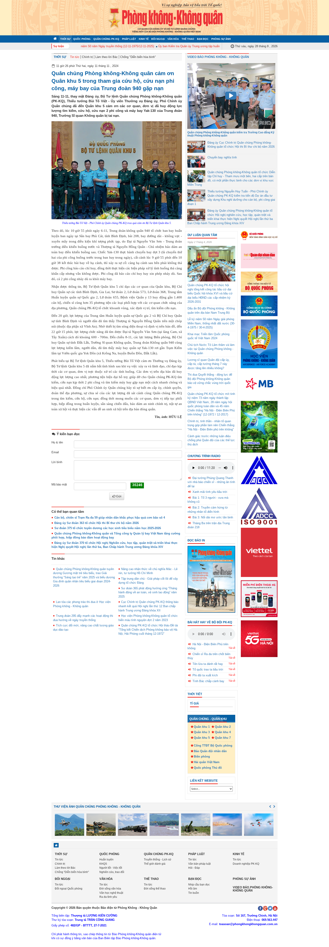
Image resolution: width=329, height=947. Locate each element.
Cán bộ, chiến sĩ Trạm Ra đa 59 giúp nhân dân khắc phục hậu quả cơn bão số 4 (109, 517)
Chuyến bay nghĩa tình (222, 157)
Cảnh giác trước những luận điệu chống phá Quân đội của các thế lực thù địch (211, 440)
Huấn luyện (106, 859)
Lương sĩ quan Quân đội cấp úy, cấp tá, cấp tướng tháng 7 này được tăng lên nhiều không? (209, 364)
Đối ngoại (158, 39)
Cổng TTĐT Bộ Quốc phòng (213, 745)
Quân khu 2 (223, 726)
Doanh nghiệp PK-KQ (246, 863)
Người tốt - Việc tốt (110, 867)
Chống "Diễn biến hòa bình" (138, 57)
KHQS (103, 863)
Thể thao (188, 39)
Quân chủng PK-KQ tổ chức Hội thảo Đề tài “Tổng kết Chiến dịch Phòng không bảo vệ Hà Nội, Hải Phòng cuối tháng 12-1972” (148, 629)
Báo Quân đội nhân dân (210, 751)
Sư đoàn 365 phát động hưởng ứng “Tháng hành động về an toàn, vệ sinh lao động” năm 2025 (147, 592)
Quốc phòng (82, 39)
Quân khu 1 (202, 726)
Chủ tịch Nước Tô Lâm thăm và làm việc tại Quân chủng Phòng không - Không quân (211, 349)
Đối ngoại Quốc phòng (68, 888)
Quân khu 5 (202, 737)
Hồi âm (192, 888)
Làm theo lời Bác (106, 57)
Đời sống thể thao (155, 888)
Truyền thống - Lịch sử (157, 859)
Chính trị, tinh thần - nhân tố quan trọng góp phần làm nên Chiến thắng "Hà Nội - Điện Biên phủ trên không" (211, 425)
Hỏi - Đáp (194, 867)
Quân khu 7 (223, 737)
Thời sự (65, 39)
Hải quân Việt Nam (207, 762)
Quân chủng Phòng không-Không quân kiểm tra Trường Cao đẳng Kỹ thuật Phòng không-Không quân (230, 134)
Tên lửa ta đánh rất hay (207, 664)
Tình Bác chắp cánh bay (208, 681)
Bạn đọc (203, 39)
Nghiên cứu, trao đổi (111, 872)
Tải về (232, 648)
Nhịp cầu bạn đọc (199, 884)
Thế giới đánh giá (154, 863)
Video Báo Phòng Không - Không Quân (218, 57)
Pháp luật (129, 39)
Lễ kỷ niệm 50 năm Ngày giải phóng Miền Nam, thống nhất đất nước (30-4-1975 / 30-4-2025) (211, 323)
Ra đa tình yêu (108, 896)
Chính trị (87, 57)
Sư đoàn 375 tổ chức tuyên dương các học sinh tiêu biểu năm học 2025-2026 (107, 528)
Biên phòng (202, 756)
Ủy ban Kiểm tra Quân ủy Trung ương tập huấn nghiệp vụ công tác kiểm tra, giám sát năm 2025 (209, 46)
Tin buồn (193, 892)
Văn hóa (173, 39)
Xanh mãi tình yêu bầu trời (209, 492)
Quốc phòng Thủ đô (208, 767)
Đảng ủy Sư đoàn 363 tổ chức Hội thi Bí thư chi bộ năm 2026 (96, 523)
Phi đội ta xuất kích (205, 675)
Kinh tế (144, 39)
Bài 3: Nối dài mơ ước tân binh (212, 517)
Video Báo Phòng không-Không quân (253, 889)
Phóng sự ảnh (221, 39)
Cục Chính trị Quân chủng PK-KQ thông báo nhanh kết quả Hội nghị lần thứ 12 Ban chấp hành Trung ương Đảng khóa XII (148, 606)
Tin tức (74, 57)
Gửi (118, 496)
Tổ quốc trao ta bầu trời (207, 669)
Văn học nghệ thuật (111, 892)
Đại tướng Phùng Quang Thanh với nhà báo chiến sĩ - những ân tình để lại (211, 482)
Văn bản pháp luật (199, 863)
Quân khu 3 (202, 732)
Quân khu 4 (223, 732)
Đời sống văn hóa (110, 888)
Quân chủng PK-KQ (106, 39)
